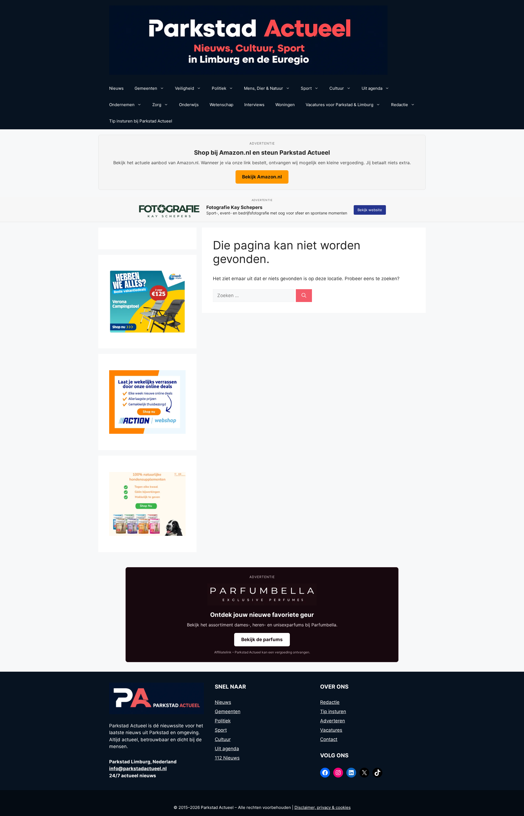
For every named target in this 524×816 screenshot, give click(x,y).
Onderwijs (189, 104)
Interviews (254, 104)
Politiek (219, 88)
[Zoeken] (304, 295)
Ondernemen (122, 104)
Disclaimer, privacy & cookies (322, 807)
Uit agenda (372, 88)
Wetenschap (221, 104)
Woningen (285, 104)
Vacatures (331, 730)
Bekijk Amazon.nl (262, 177)
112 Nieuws (227, 758)
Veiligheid (184, 88)
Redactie (399, 104)
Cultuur (336, 88)
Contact (328, 739)
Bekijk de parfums (262, 639)
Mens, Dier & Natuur (263, 88)
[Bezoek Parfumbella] (262, 594)
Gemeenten (146, 88)
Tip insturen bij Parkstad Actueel (140, 121)
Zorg (156, 104)
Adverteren (332, 721)
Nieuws (116, 88)
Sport (306, 88)
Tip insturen (333, 711)
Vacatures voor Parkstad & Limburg (339, 104)
